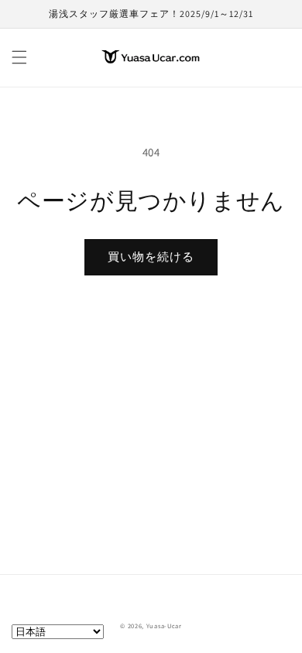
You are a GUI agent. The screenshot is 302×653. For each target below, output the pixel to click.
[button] (19, 57)
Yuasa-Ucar (164, 625)
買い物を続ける (151, 256)
